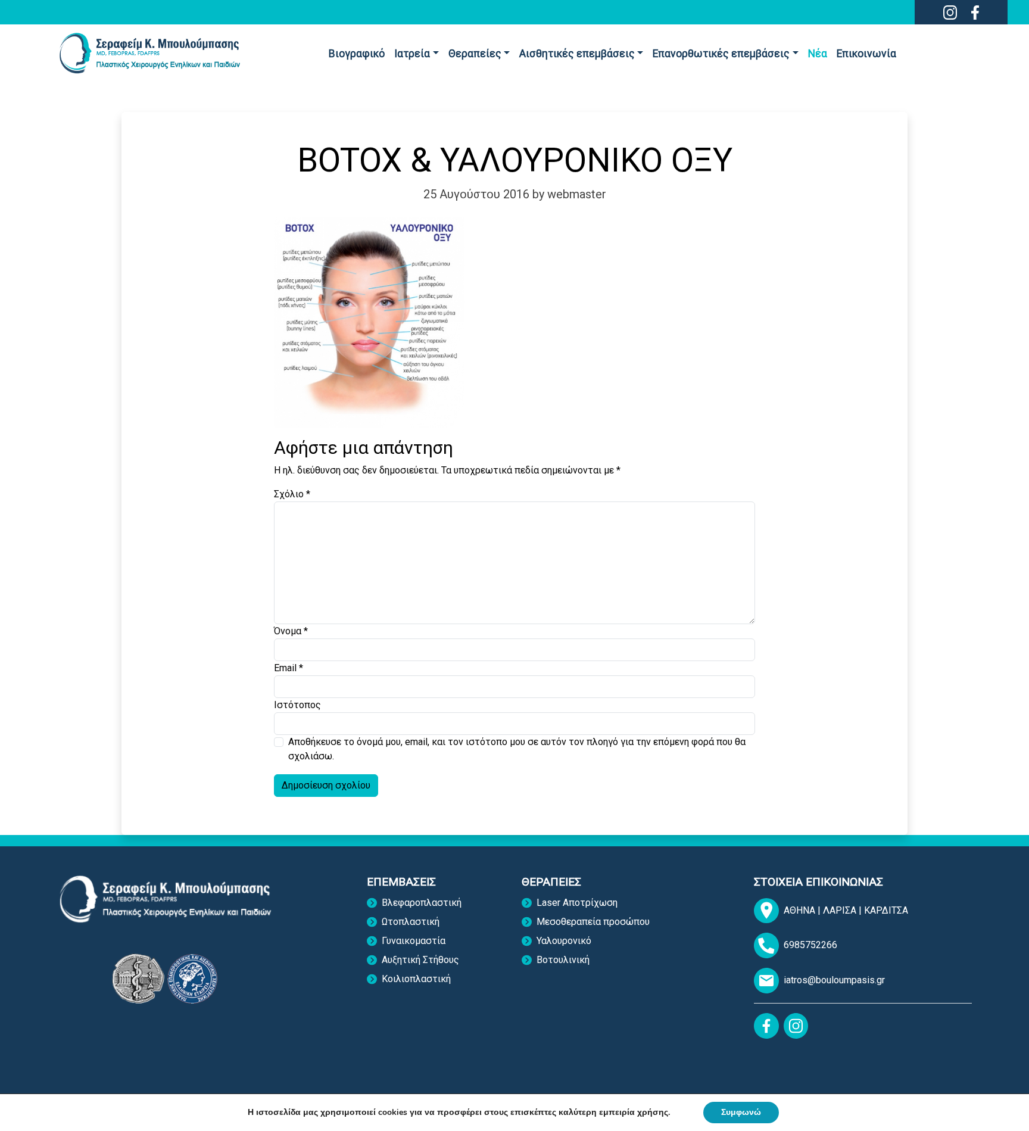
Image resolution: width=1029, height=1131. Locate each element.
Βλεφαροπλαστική (422, 902)
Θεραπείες (474, 54)
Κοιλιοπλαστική (416, 978)
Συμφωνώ (741, 1112)
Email (288, 668)
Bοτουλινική (563, 959)
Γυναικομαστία (413, 940)
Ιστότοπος (297, 705)
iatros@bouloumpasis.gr (834, 980)
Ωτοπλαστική (410, 921)
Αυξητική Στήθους (420, 959)
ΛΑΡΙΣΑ (841, 910)
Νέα (817, 54)
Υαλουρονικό (564, 940)
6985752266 (810, 945)
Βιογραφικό (357, 54)
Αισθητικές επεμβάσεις (577, 54)
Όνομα (291, 631)
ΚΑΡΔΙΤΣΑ (886, 910)
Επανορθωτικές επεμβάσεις (721, 54)
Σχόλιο (292, 494)
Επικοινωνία (866, 54)
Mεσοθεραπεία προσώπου (593, 921)
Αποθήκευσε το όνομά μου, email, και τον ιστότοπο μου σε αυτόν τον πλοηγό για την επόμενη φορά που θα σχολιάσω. (517, 749)
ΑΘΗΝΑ (801, 910)
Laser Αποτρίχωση (577, 902)
